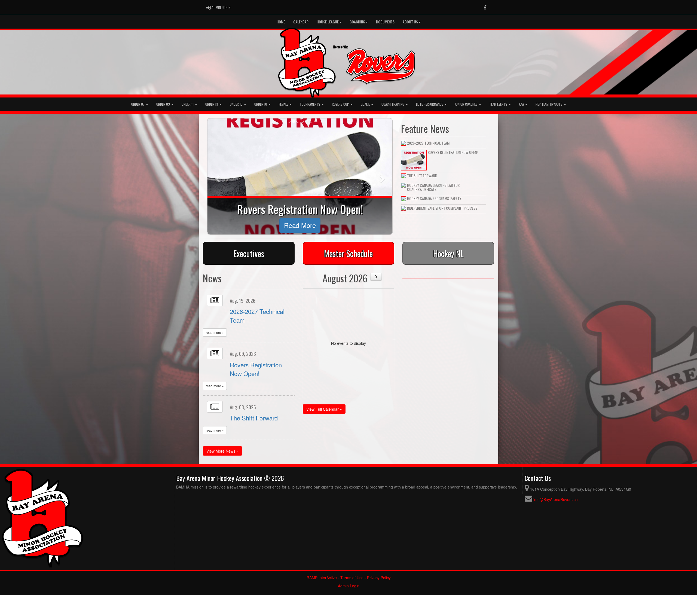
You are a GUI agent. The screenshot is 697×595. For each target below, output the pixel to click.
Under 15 (236, 104)
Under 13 (212, 104)
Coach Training (393, 104)
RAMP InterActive (322, 577)
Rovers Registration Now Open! (256, 369)
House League (328, 22)
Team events (498, 104)
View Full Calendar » (324, 409)
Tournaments (310, 104)
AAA (522, 104)
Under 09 (163, 104)
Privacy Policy (379, 577)
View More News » (222, 451)
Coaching (357, 22)
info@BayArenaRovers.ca (555, 499)
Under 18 (261, 104)
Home (281, 22)
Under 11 (188, 104)
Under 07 (138, 104)
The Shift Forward (254, 417)
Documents (385, 22)
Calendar (300, 22)
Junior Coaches (466, 104)
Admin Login (348, 585)
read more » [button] (215, 332)
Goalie (366, 104)
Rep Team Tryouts (549, 104)
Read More (300, 225)
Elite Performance (430, 104)
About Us (410, 22)
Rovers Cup (341, 104)
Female (284, 104)
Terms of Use (351, 577)
